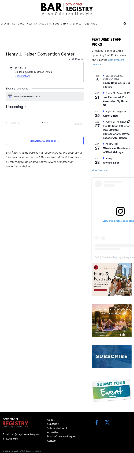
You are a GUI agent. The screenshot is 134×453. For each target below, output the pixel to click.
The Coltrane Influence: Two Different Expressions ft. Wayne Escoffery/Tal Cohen (117, 132)
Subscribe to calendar (43, 141)
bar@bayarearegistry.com (25, 434)
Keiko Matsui (110, 115)
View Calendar (100, 170)
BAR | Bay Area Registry (108, 257)
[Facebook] (97, 423)
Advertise (52, 432)
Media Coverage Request (62, 436)
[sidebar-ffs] (112, 279)
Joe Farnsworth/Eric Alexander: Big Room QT (115, 101)
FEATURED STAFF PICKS (106, 42)
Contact (51, 440)
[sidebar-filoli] (112, 320)
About (50, 419)
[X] (107, 423)
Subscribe (53, 424)
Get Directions (22, 76)
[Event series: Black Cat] (128, 92)
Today (45, 122)
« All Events (76, 59)
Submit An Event (57, 428)
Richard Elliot (111, 162)
